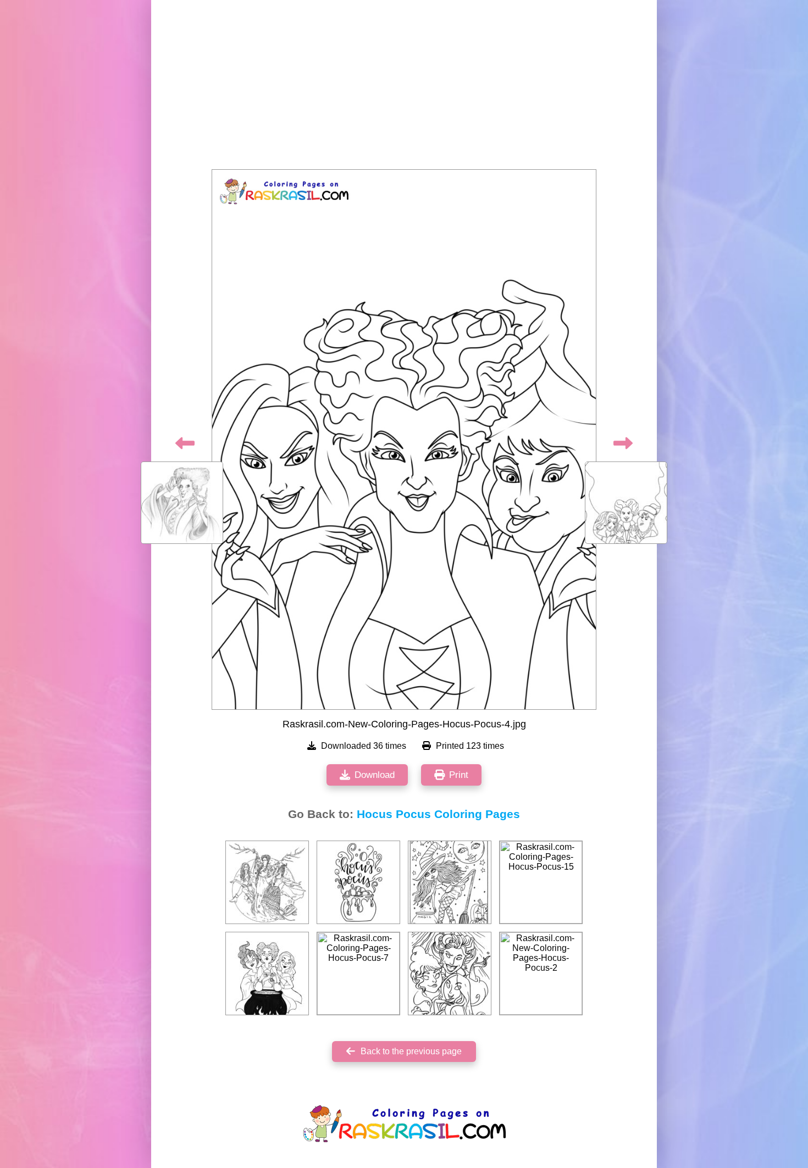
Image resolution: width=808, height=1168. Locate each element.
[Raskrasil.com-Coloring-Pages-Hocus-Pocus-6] (267, 882)
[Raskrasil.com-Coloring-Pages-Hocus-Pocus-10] (267, 973)
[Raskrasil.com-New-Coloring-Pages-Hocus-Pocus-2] (541, 973)
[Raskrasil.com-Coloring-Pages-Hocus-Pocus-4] (449, 882)
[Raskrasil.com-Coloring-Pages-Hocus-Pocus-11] (358, 882)
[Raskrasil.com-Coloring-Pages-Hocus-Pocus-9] (449, 973)
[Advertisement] (404, 88)
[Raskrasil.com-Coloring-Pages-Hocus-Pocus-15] (541, 882)
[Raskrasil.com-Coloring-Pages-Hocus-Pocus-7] (358, 973)
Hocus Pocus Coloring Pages (438, 814)
